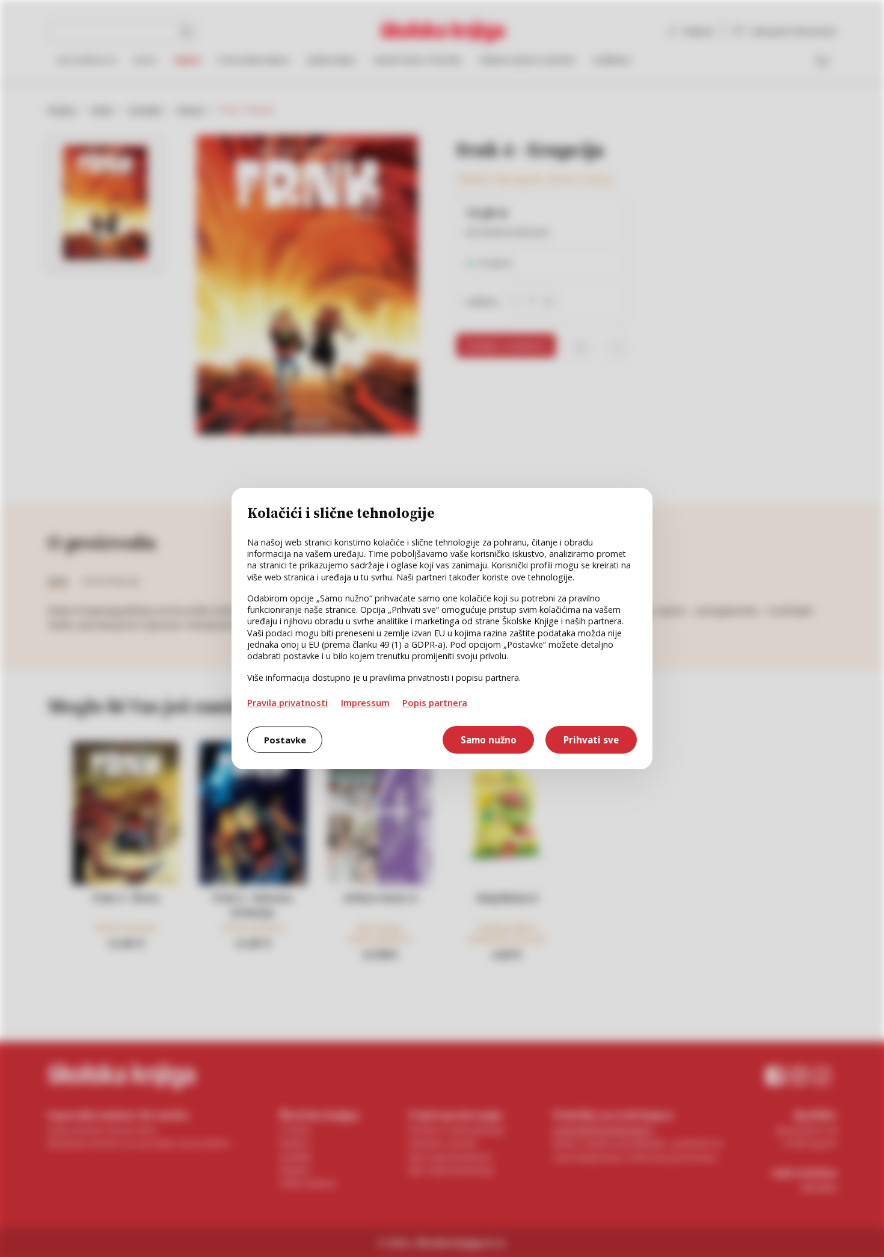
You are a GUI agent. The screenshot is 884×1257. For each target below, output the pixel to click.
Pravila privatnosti (287, 702)
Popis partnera (434, 702)
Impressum (365, 702)
